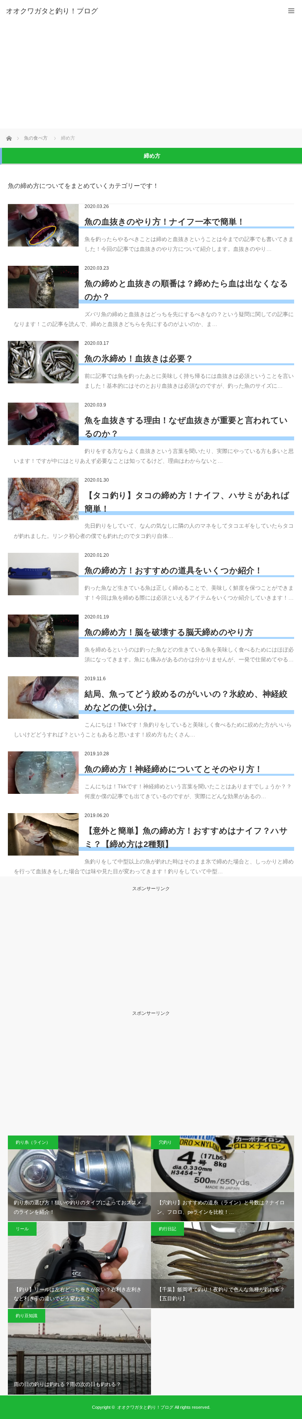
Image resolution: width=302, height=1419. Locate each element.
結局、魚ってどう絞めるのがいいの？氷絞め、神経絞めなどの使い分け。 (186, 700)
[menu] (291, 11)
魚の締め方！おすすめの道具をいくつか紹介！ (174, 570)
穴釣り (165, 1142)
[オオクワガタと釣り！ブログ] (139, 11)
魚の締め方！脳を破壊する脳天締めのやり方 (169, 632)
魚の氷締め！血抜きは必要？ (139, 358)
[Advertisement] (151, 70)
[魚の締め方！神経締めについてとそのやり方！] (43, 772)
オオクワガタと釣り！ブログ (145, 1407)
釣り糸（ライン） (33, 1142)
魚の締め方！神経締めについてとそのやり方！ (174, 768)
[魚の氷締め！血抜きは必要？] (43, 362)
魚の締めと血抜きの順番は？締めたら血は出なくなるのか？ (186, 290)
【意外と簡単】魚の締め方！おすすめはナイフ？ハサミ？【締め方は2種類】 (186, 837)
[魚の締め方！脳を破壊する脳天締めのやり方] (43, 636)
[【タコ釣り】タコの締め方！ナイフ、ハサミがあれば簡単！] (43, 499)
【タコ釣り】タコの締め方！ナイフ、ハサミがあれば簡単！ (187, 502)
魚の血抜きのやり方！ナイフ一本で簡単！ (165, 221)
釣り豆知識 (26, 1315)
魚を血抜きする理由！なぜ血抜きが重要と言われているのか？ (186, 427)
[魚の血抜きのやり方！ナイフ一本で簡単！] (43, 225)
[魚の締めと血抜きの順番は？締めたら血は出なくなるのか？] (43, 287)
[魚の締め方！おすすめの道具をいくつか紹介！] (43, 574)
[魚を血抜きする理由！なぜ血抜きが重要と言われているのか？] (43, 424)
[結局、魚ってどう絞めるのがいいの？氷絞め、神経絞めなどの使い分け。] (43, 697)
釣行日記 (167, 1228)
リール (22, 1228)
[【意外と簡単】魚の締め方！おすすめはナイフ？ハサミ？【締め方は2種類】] (43, 834)
